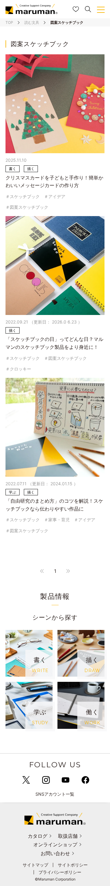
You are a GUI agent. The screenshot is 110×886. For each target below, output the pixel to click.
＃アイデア (54, 196)
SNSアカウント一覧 (54, 794)
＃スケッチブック (23, 196)
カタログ (37, 836)
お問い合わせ (55, 853)
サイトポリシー (73, 865)
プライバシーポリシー (59, 872)
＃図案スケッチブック (27, 207)
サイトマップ (35, 865)
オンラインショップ (55, 844)
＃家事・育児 (57, 519)
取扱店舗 (68, 836)
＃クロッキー (18, 368)
